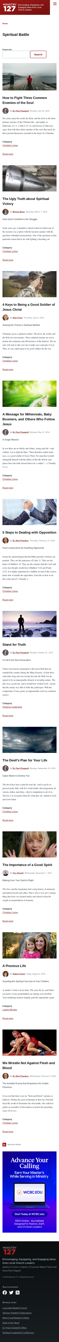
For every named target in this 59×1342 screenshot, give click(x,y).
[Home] (29, 1250)
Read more (7, 154)
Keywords (7, 49)
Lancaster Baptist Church (14, 1308)
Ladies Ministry (9, 1010)
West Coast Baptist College (15, 1318)
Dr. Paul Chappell (21, 111)
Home (5, 23)
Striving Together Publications (17, 1313)
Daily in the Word (10, 1323)
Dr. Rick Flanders (21, 540)
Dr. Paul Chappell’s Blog (14, 1328)
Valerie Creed (19, 974)
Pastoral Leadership (12, 707)
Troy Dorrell (18, 873)
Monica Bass (19, 212)
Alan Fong (17, 318)
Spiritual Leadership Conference (18, 1333)
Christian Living (10, 145)
